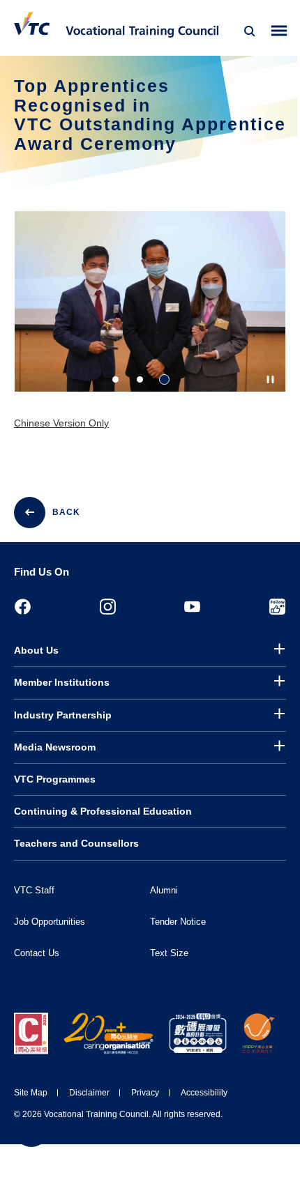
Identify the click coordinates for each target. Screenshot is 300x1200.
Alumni (164, 890)
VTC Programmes (55, 779)
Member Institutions (62, 682)
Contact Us (36, 953)
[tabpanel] (150, 313)
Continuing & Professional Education (103, 811)
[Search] (249, 31)
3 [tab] (164, 379)
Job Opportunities (49, 921)
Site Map (30, 1093)
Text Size (169, 953)
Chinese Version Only (61, 423)
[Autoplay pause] (270, 379)
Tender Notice (178, 921)
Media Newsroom (55, 747)
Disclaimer (89, 1093)
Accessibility (204, 1093)
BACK (66, 512)
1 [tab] (115, 379)
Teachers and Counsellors (76, 843)
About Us (36, 650)
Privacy (145, 1093)
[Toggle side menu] (279, 31)
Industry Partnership (63, 715)
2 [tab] (140, 379)
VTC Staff (34, 890)
